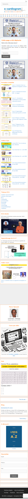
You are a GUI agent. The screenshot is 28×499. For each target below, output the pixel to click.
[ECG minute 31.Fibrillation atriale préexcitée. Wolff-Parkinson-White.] (14, 226)
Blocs (2, 197)
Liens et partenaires (19, 490)
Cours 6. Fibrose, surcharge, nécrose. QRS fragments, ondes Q (19, 119)
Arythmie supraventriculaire (7, 194)
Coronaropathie (4, 200)
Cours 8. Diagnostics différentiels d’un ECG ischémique (17, 132)
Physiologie (3, 202)
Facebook (12, 492)
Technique (3, 203)
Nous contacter (20, 492)
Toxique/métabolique (6, 207)
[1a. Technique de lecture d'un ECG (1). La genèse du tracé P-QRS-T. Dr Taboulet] (14, 250)
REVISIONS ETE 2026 (7, 408)
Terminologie (4, 205)
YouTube (6, 492)
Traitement (3, 208)
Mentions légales (8, 490)
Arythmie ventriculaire (6, 196)
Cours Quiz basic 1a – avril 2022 (19, 149)
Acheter (14, 448)
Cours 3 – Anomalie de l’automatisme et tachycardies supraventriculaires (19, 99)
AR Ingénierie (22, 496)
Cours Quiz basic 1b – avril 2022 (19, 156)
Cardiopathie (4, 199)
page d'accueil (13, 46)
